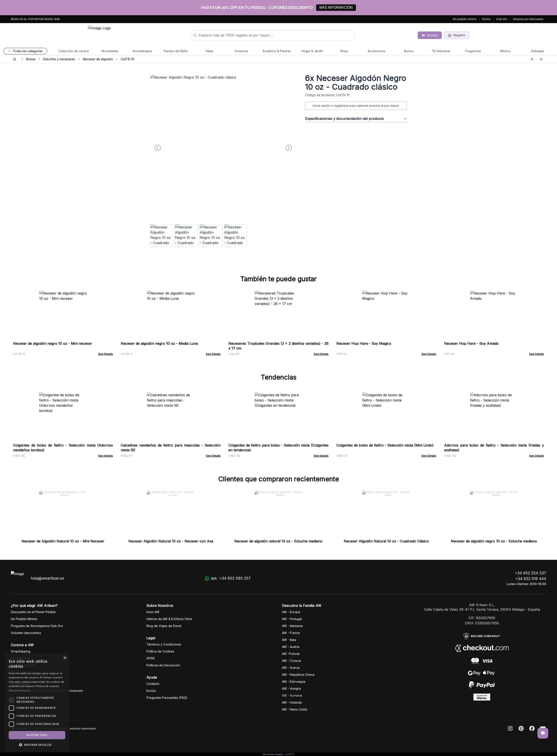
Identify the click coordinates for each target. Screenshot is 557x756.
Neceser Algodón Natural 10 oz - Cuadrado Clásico (386, 541)
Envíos (486, 19)
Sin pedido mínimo (465, 19)
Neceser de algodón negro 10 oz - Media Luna (159, 343)
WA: (231, 578)
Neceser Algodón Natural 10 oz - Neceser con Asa (170, 541)
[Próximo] (540, 59)
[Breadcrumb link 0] (15, 59)
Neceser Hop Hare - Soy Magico (363, 343)
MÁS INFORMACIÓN (336, 7)
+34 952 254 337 (530, 573)
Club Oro (501, 19)
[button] (37, 744)
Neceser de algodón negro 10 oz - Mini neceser (52, 343)
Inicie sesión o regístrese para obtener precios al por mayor (356, 105)
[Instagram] (510, 729)
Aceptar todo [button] (37, 735)
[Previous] (532, 59)
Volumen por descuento (528, 19)
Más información (19, 690)
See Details (105, 354)
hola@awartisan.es (47, 578)
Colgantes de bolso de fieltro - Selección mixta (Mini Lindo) (385, 445)
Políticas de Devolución (163, 665)
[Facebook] (532, 729)
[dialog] (37, 702)
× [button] (64, 658)
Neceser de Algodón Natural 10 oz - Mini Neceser (63, 541)
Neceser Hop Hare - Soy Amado (471, 343)
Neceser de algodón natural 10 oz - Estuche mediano (278, 541)
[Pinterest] (521, 729)
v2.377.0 (289, 754)
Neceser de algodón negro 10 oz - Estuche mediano (494, 541)
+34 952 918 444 (530, 579)
